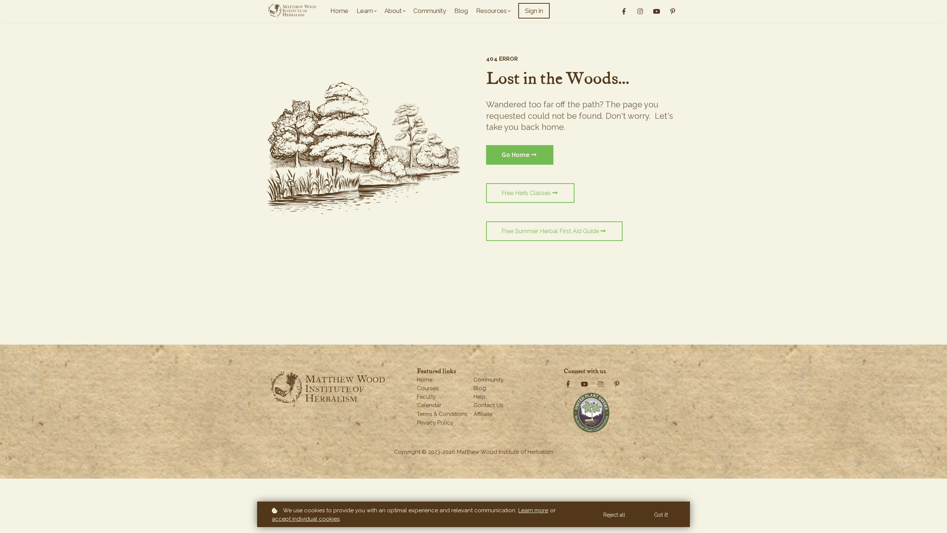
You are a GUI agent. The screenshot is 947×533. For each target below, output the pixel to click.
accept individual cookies (306, 519)
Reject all (614, 515)
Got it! (661, 515)
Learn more (533, 510)
